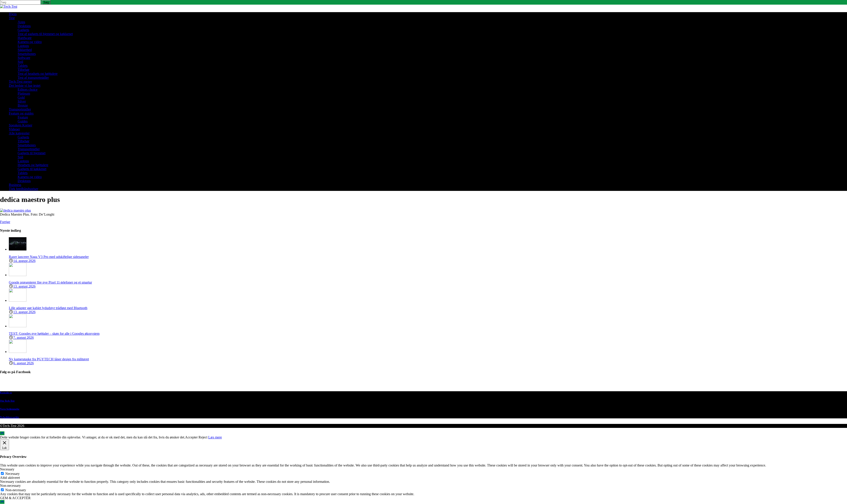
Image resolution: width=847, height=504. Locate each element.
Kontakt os (6, 392)
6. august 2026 (23, 363)
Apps (21, 22)
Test (12, 18)
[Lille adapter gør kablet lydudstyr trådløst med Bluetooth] (17, 300)
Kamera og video (30, 42)
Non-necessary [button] (10, 485)
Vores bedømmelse (9, 409)
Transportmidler (20, 109)
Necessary (12, 474)
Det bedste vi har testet (24, 85)
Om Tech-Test (7, 400)
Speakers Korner (20, 125)
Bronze (23, 105)
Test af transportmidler (33, 77)
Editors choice (27, 89)
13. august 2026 (24, 286)
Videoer (14, 129)
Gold (21, 97)
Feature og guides (21, 113)
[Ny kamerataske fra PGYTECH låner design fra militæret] (17, 352)
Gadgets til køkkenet (32, 169)
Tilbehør (23, 69)
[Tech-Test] (8, 6)
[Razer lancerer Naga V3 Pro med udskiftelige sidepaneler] (17, 249)
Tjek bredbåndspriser (23, 189)
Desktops (24, 26)
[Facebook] (428, 383)
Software (24, 58)
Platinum (24, 93)
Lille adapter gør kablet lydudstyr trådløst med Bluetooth (48, 308)
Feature (23, 117)
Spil (20, 62)
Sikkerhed (25, 50)
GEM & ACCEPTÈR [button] (15, 498)
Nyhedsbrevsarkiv (9, 417)
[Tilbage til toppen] (2, 433)
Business (15, 185)
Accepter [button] (191, 437)
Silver (22, 101)
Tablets (23, 66)
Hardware (25, 38)
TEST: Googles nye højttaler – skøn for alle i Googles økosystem (54, 333)
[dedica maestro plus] (15, 210)
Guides (23, 121)
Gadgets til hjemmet (31, 153)
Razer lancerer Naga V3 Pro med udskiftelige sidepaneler (49, 257)
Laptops (23, 46)
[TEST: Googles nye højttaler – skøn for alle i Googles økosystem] (17, 326)
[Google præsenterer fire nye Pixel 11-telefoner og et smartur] (17, 275)
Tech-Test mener (20, 81)
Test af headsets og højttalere (38, 73)
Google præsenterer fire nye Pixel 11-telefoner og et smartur (50, 282)
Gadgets (23, 30)
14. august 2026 (24, 261)
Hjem (13, 14)
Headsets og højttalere (33, 165)
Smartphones (27, 54)
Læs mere (215, 437)
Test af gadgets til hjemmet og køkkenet (45, 34)
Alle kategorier (19, 133)
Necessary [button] (7, 469)
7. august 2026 (23, 337)
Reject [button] (203, 437)
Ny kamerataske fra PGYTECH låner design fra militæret (49, 359)
